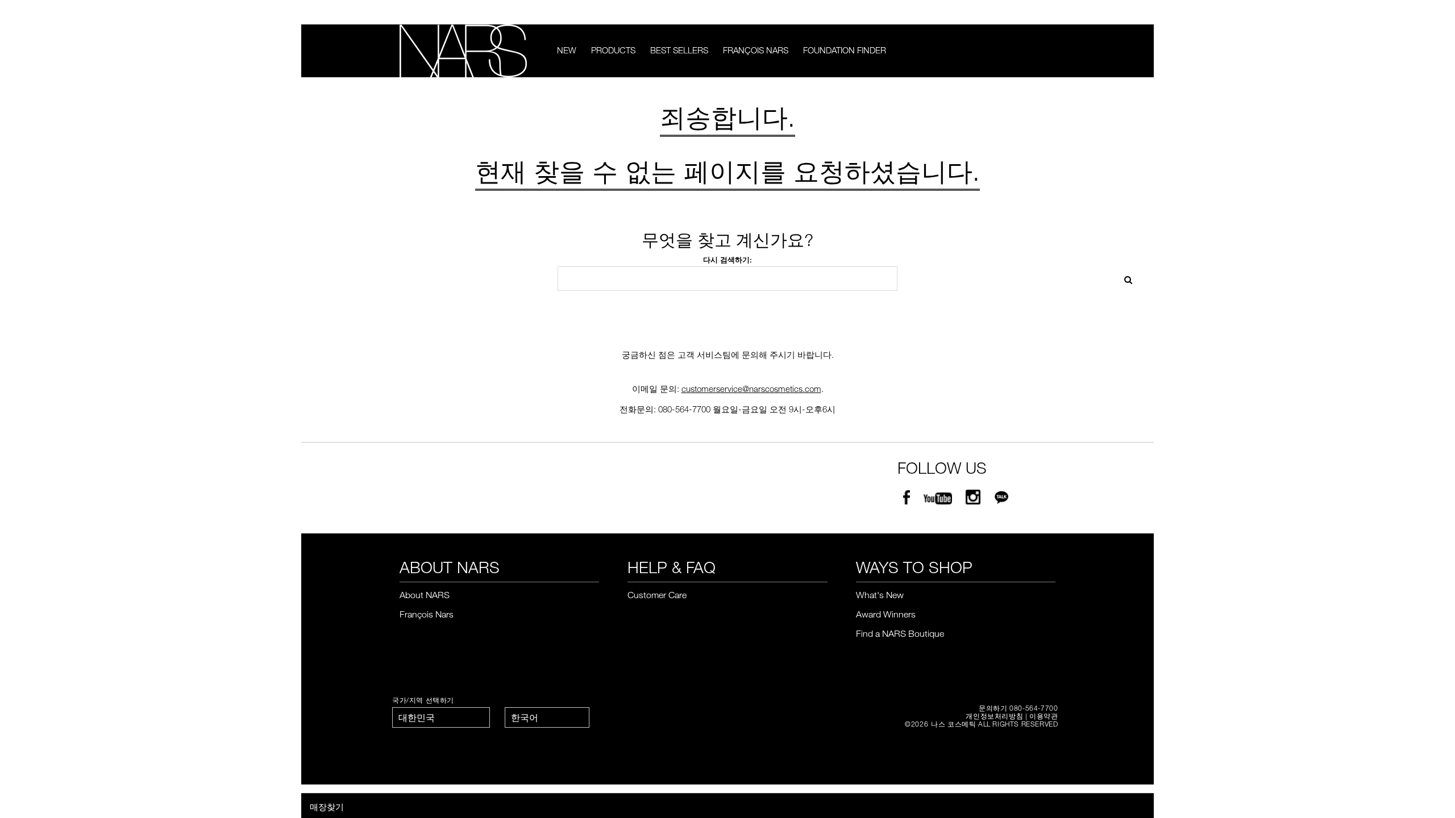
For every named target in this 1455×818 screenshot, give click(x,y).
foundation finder (844, 50)
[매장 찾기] (1050, 12)
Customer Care (657, 595)
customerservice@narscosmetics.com (751, 388)
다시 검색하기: (727, 260)
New (566, 50)
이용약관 (1043, 715)
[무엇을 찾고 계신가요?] (1048, 50)
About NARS (425, 595)
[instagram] (973, 499)
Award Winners (886, 614)
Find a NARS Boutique (900, 633)
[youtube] (938, 499)
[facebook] (906, 499)
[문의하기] (1033, 12)
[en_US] (1124, 279)
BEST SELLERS (679, 50)
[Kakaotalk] (1001, 499)
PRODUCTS (613, 50)
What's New (880, 595)
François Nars (755, 50)
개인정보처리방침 (994, 715)
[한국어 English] (547, 717)
